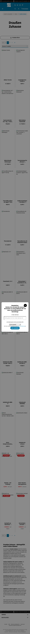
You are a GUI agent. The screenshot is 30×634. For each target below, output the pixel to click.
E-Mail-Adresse (15, 315)
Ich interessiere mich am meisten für (15, 322)
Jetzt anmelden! (15, 328)
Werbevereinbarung (21, 326)
